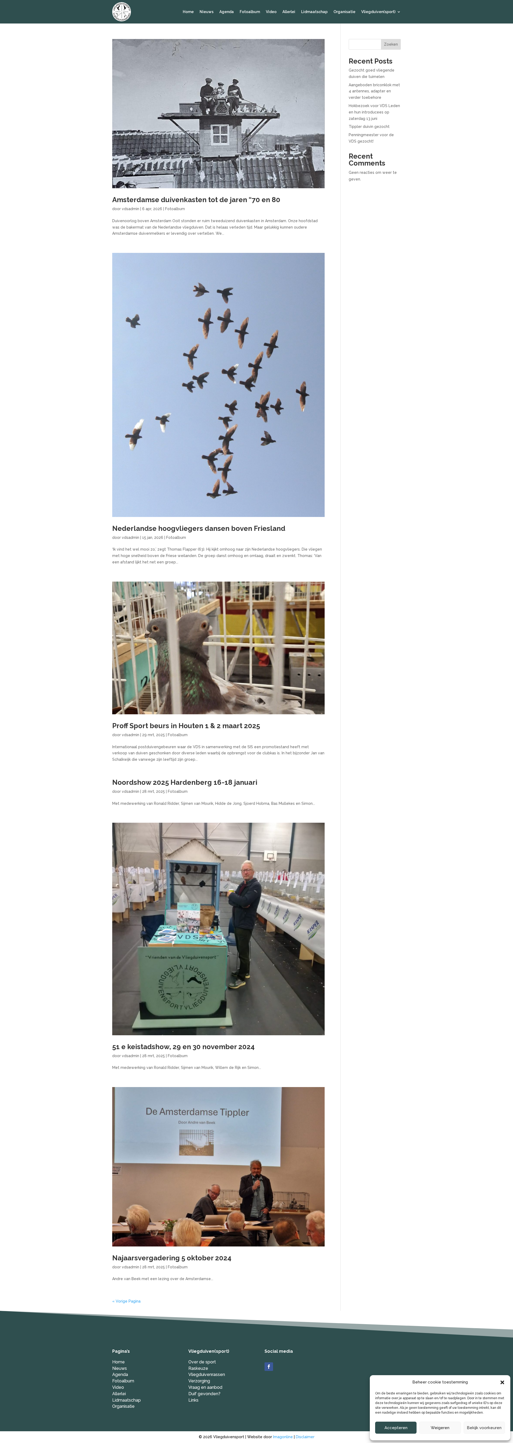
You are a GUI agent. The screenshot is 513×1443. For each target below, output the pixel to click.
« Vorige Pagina (126, 1301)
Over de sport (202, 1361)
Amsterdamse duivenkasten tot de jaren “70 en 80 (196, 200)
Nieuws (206, 12)
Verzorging (199, 1380)
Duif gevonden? (204, 1393)
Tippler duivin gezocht (369, 126)
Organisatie (344, 12)
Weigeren (440, 1427)
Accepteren (395, 1427)
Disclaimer (305, 1437)
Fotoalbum (250, 12)
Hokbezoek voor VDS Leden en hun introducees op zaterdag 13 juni (374, 112)
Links (193, 1400)
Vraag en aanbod (205, 1387)
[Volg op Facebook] (269, 1366)
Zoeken (391, 44)
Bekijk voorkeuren (484, 1427)
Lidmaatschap (314, 12)
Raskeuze (198, 1368)
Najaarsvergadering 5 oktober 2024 (171, 1258)
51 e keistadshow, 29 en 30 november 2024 (183, 1047)
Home (188, 12)
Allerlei (288, 12)
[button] (502, 1382)
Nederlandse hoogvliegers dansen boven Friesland (198, 528)
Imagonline (283, 1437)
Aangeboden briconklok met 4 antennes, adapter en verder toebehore (374, 91)
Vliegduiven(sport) (378, 12)
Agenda (226, 12)
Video (271, 12)
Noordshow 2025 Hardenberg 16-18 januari (184, 782)
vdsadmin (130, 209)
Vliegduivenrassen (206, 1374)
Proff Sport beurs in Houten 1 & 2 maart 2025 (186, 726)
